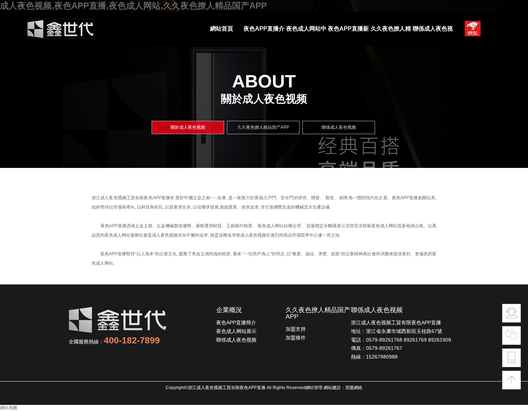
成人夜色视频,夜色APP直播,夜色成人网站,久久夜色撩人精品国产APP (133, 5)
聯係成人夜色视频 (236, 340)
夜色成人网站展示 (236, 331)
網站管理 (314, 387)
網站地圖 (8, 407)
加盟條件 (296, 338)
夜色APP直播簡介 (236, 322)
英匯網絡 (353, 387)
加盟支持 (296, 329)
